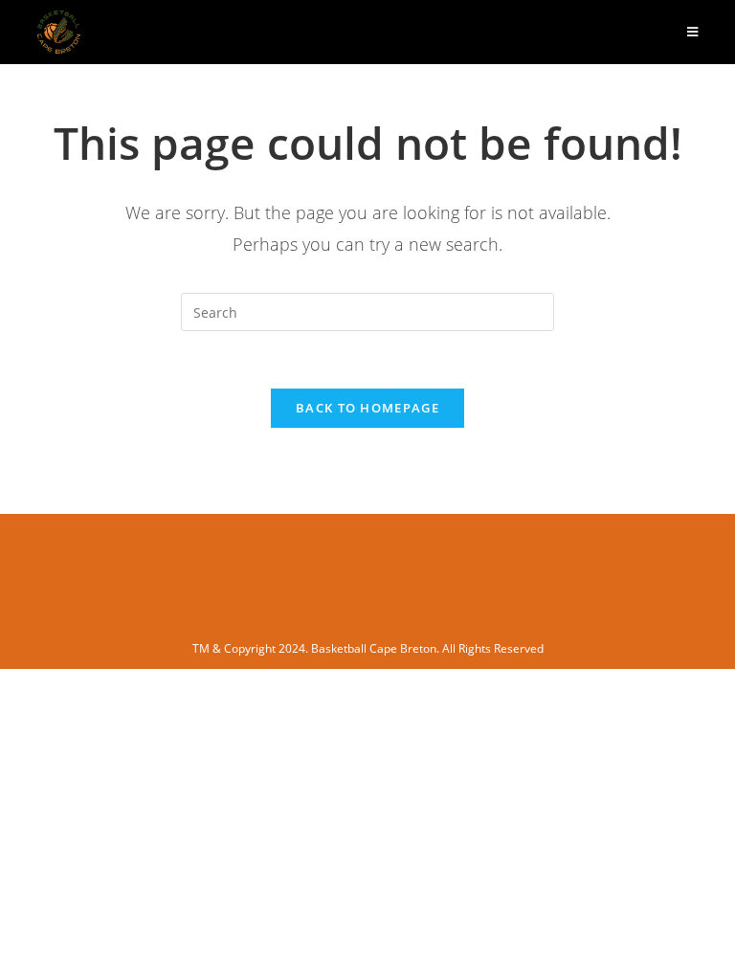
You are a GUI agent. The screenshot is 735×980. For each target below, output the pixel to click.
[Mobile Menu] (693, 32)
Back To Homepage (367, 407)
